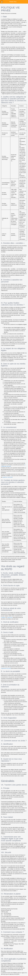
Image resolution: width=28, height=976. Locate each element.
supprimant (9, 617)
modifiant (3, 617)
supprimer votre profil (7, 477)
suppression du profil (6, 668)
